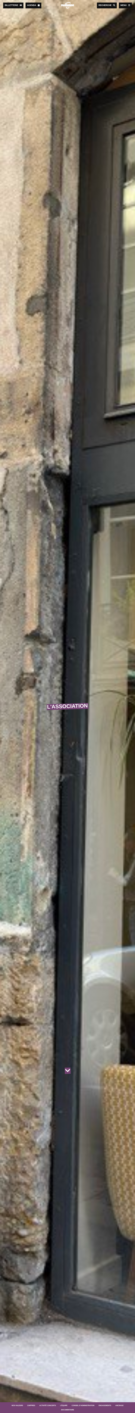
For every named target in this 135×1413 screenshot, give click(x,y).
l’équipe (63, 1405)
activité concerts (47, 1405)
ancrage (119, 1405)
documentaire (67, 1410)
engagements (105, 1405)
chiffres (31, 1405)
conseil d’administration (83, 1405)
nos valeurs (17, 1405)
